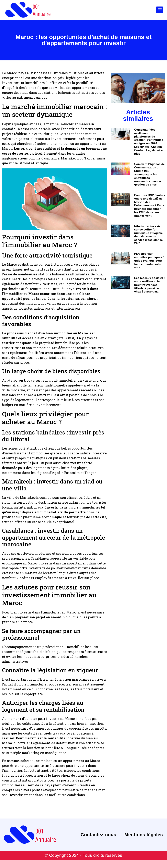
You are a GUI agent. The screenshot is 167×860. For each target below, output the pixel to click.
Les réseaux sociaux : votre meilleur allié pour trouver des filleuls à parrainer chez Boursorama (149, 284)
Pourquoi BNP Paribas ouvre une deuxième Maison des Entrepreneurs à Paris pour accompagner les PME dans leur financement (149, 205)
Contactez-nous (98, 834)
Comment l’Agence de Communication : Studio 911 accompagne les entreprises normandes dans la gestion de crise (149, 174)
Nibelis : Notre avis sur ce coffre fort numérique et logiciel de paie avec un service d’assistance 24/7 (149, 235)
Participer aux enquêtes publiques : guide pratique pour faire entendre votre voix (149, 260)
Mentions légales (143, 834)
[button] (159, 10)
